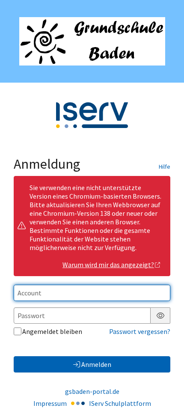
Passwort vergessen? (139, 331)
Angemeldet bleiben (52, 331)
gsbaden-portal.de (92, 391)
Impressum (50, 403)
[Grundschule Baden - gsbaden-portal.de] (92, 41)
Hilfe (164, 166)
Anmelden (96, 364)
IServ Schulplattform (120, 403)
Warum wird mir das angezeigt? (108, 264)
